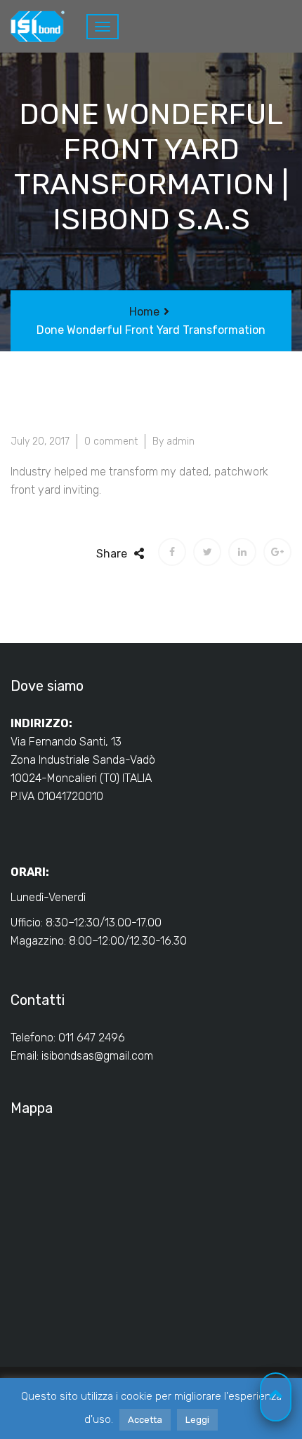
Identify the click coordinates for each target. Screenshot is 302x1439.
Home (144, 311)
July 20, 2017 (40, 441)
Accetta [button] (145, 1419)
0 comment (111, 441)
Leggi (197, 1419)
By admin (173, 441)
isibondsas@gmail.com (97, 1055)
